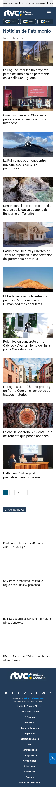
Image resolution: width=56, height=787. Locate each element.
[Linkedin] (37, 693)
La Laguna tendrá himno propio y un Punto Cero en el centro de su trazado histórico (27, 390)
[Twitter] (18, 693)
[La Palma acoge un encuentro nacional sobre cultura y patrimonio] (28, 144)
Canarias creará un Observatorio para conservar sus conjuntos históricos (26, 119)
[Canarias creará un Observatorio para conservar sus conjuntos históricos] (28, 98)
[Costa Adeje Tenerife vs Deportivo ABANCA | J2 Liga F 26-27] (28, 528)
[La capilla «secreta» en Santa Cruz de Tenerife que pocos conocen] (28, 415)
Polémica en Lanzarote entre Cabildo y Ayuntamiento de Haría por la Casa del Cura (26, 345)
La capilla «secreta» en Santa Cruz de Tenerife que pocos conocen (27, 434)
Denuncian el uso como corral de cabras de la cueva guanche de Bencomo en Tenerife (27, 209)
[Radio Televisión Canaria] (18, 13)
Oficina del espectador (34, 698)
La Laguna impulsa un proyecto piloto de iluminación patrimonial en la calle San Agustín (26, 74)
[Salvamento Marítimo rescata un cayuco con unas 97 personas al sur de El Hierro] (28, 566)
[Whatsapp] (49, 693)
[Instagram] (31, 693)
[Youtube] (6, 693)
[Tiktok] (25, 693)
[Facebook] (12, 693)
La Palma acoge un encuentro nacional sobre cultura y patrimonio (24, 164)
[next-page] (25, 492)
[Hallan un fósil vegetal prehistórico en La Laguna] (28, 457)
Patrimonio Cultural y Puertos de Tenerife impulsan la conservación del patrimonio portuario (28, 255)
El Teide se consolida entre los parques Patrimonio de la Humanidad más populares (25, 300)
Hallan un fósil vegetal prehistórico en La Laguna (22, 475)
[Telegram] (43, 693)
